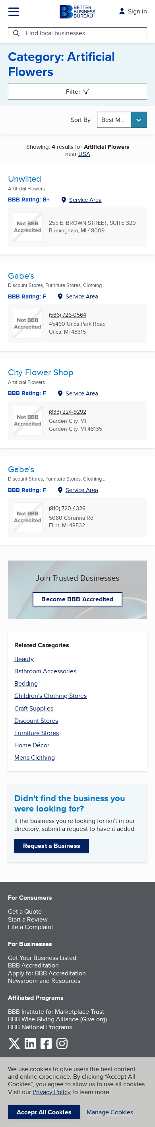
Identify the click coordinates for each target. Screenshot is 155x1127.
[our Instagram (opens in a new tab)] (62, 1047)
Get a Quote (25, 911)
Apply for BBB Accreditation (47, 973)
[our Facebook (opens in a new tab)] (46, 1047)
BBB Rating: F (27, 296)
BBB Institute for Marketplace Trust (56, 1011)
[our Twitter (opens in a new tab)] (14, 1047)
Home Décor (31, 745)
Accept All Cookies (44, 1112)
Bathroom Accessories (45, 671)
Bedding (26, 683)
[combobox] (122, 119)
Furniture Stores (36, 732)
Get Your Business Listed (42, 957)
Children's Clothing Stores (50, 695)
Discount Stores (36, 720)
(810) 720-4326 (67, 508)
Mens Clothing (34, 757)
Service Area (85, 200)
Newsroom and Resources (44, 980)
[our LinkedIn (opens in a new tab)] (30, 1047)
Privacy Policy (52, 1092)
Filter (73, 91)
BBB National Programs (40, 1027)
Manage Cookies (110, 1112)
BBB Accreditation (33, 965)
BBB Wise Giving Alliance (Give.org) (57, 1019)
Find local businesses (55, 33)
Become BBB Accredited (77, 599)
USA (84, 154)
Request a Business (51, 845)
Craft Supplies (33, 708)
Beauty (24, 658)
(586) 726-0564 (67, 315)
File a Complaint (30, 926)
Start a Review (28, 919)
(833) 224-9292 (67, 412)
